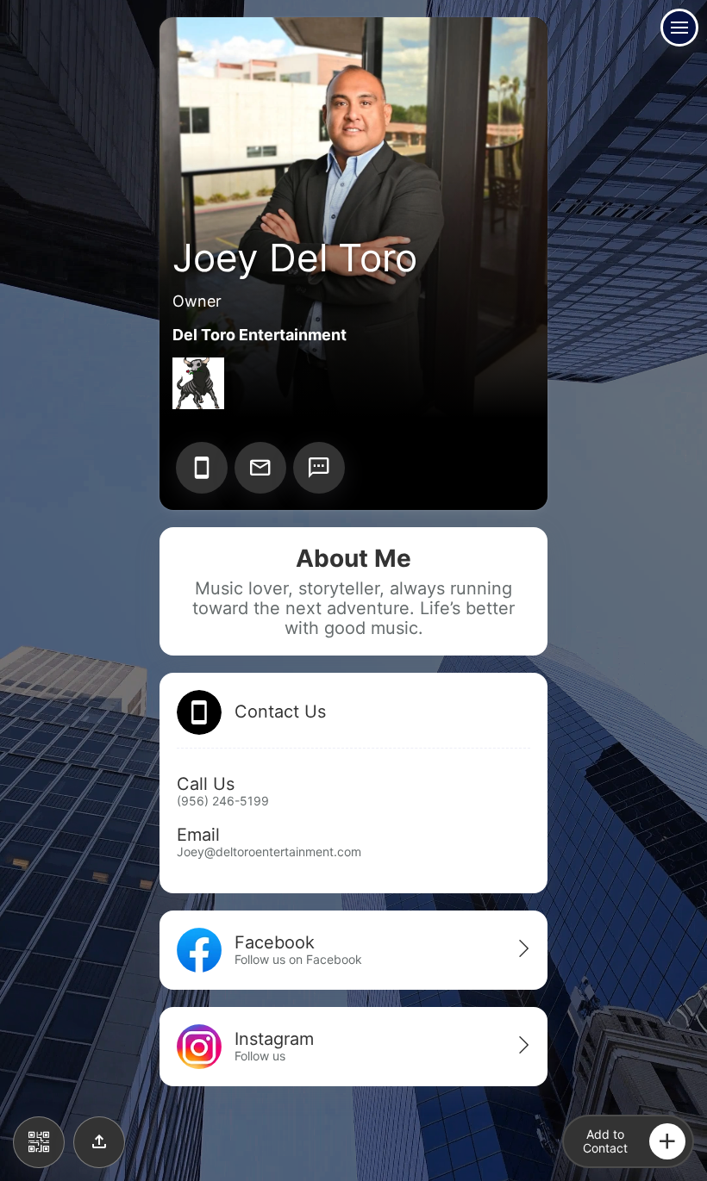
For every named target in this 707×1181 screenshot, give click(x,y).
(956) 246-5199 (223, 800)
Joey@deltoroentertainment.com (269, 851)
